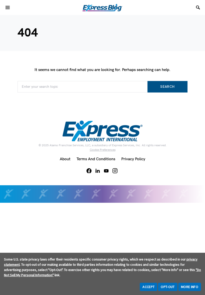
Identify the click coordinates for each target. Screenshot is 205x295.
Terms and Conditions (95, 159)
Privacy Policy (133, 159)
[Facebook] (89, 170)
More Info (189, 286)
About (65, 159)
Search (167, 86)
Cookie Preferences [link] (103, 150)
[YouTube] (106, 170)
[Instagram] (115, 170)
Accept (148, 286)
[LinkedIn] (98, 170)
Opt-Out (167, 286)
